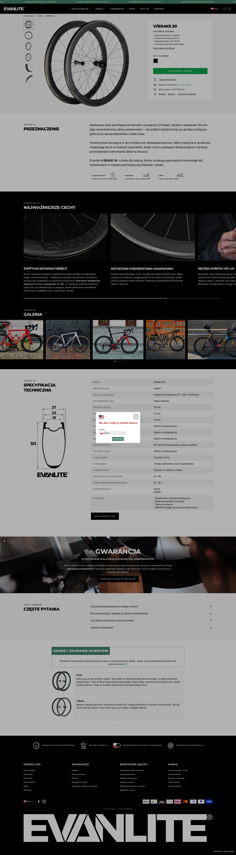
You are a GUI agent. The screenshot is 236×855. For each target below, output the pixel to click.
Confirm (118, 439)
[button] (136, 416)
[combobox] (104, 433)
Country (102, 429)
